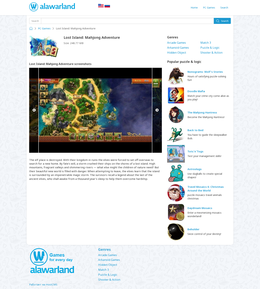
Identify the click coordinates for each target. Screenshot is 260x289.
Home (194, 7)
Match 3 (205, 43)
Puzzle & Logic (209, 48)
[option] (95, 110)
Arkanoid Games (178, 48)
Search (224, 7)
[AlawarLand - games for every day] (61, 261)
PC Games (209, 7)
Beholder (193, 229)
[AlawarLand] (52, 7)
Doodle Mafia (196, 91)
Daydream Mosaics (199, 208)
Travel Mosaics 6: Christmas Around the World (205, 188)
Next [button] (157, 110)
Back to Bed (195, 130)
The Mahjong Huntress (202, 112)
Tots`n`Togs (195, 151)
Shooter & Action (211, 53)
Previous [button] (34, 110)
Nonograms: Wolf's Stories (205, 71)
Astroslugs (194, 169)
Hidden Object (176, 53)
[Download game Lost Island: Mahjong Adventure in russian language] (107, 7)
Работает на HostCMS (43, 284)
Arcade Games (176, 43)
